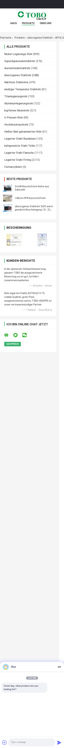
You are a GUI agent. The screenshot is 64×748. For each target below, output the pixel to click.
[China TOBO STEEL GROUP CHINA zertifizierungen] (14, 240)
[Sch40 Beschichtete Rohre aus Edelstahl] (7, 188)
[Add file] (4, 742)
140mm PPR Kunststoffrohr (30, 198)
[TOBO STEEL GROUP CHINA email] (8, 335)
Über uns (45, 23)
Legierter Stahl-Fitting (17, 159)
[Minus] (59, 667)
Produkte (28, 23)
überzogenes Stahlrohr (40, 37)
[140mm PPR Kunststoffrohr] (7, 198)
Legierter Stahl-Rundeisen (20, 138)
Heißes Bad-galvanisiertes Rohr (23, 131)
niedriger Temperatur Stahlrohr (22, 89)
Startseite (5, 37)
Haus (13, 23)
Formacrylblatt (13, 167)
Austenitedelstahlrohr (17, 68)
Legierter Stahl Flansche (19, 152)
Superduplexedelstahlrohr (19, 61)
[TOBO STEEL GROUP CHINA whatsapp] (17, 335)
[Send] (59, 742)
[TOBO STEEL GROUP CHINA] (32, 15)
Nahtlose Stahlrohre (16, 82)
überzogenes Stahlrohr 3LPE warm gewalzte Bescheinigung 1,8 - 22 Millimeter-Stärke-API (34, 209)
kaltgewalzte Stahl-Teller (19, 145)
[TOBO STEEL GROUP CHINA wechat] (26, 335)
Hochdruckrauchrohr (16, 124)
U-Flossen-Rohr (13, 117)
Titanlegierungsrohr (15, 96)
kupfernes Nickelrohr (16, 110)
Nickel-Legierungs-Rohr (18, 54)
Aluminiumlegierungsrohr (18, 103)
